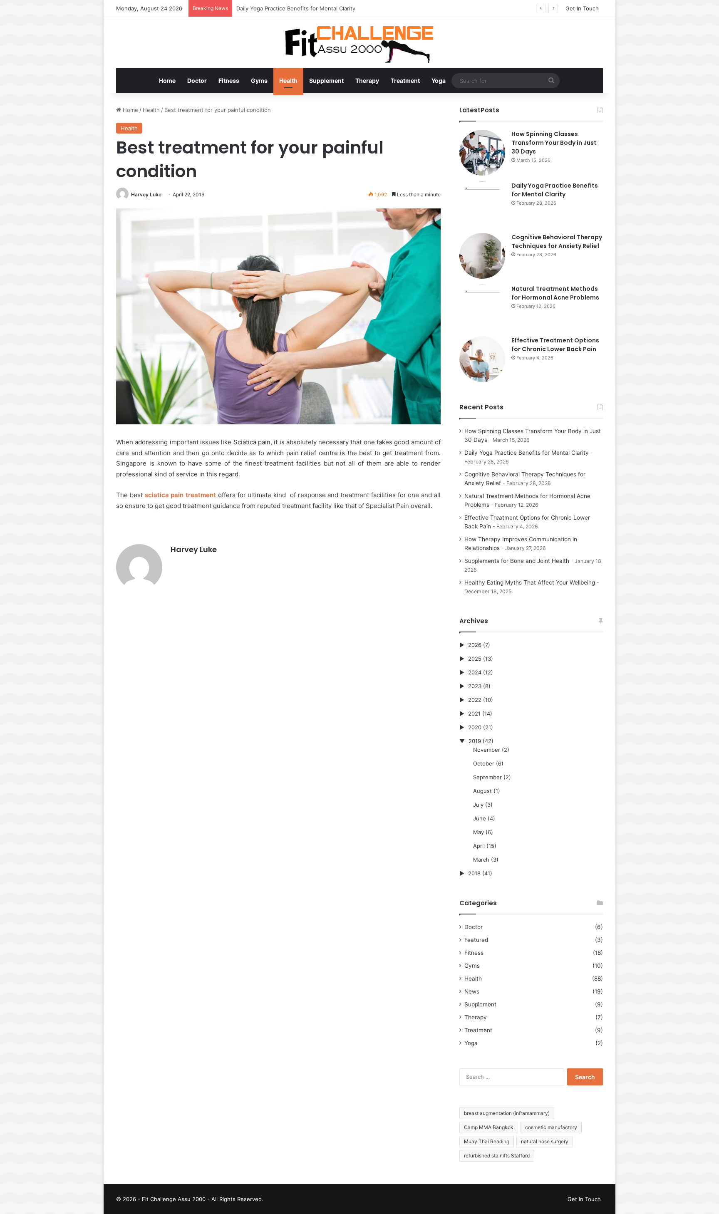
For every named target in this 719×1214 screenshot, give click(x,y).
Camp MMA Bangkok (488, 1127)
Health (288, 80)
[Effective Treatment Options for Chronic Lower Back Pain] (482, 359)
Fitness (228, 80)
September (487, 777)
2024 (474, 672)
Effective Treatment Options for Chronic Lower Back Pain (555, 344)
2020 (474, 727)
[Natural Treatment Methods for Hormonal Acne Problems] (482, 307)
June (479, 818)
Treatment (405, 80)
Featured (476, 940)
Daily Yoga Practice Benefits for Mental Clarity (554, 189)
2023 (474, 686)
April (479, 845)
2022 (474, 699)
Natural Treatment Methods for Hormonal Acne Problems (555, 293)
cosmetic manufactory (551, 1127)
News (471, 991)
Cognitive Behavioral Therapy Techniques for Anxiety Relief (313, 8)
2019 (475, 741)
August (482, 791)
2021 (474, 713)
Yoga (438, 80)
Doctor (197, 80)
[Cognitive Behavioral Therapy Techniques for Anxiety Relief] (482, 256)
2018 (474, 873)
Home (167, 80)
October (483, 763)
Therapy (367, 80)
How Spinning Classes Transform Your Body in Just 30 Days (554, 143)
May (478, 832)
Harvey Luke (146, 194)
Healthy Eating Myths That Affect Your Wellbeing (529, 582)
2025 (474, 658)
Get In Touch (582, 8)
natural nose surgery (544, 1141)
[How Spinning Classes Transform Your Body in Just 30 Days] (482, 153)
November (486, 749)
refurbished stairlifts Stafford (497, 1155)
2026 (474, 645)
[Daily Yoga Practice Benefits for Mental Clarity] (482, 204)
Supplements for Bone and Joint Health (516, 560)
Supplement (326, 80)
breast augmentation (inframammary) (507, 1113)
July (478, 804)
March (481, 859)
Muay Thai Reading (486, 1141)
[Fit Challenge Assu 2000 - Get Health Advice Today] (359, 42)
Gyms (259, 80)
